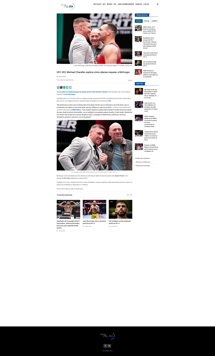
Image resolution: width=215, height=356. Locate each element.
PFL (115, 4)
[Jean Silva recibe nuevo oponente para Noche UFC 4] (138, 54)
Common (154, 21)
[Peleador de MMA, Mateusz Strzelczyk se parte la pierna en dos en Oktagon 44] (139, 146)
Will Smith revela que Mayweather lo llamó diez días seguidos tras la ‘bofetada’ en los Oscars (150, 94)
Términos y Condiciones (143, 162)
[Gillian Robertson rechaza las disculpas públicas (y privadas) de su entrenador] (138, 72)
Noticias (97, 4)
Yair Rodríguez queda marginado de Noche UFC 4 (149, 64)
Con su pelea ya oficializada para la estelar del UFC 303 (76, 92)
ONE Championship (126, 4)
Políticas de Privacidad (143, 165)
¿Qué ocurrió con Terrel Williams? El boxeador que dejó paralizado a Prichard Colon (150, 107)
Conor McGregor (69, 94)
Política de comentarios (143, 158)
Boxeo (109, 4)
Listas (146, 4)
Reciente (138, 21)
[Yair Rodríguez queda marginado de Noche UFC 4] (138, 63)
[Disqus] (94, 259)
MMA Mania (76, 110)
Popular (146, 21)
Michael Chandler (101, 92)
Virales (138, 4)
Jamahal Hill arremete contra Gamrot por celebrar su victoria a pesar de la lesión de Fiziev (151, 136)
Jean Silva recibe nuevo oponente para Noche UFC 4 (150, 55)
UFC (104, 4)
